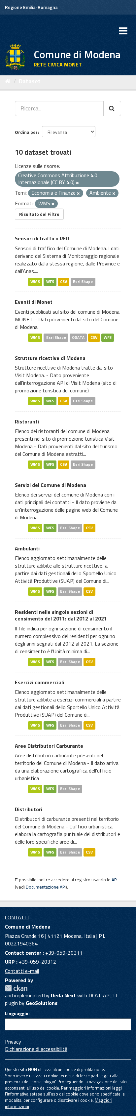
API (115, 879)
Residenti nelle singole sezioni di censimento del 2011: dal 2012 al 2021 (61, 615)
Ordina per (26, 132)
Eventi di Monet (33, 302)
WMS (35, 282)
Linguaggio (16, 1013)
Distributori (28, 809)
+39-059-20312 (36, 962)
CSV (63, 282)
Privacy (13, 1042)
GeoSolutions (41, 1003)
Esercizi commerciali (39, 682)
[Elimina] (77, 182)
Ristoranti (27, 421)
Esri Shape (83, 282)
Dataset (30, 81)
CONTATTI (17, 917)
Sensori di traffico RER (42, 238)
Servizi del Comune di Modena (50, 485)
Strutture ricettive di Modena (50, 358)
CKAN (16, 988)
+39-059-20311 (63, 953)
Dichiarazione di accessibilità (36, 1049)
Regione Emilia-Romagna (31, 7)
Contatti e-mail (22, 971)
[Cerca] (112, 108)
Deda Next (63, 995)
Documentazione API (46, 887)
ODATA (78, 338)
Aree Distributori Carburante (49, 746)
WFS (50, 282)
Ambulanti (27, 548)
